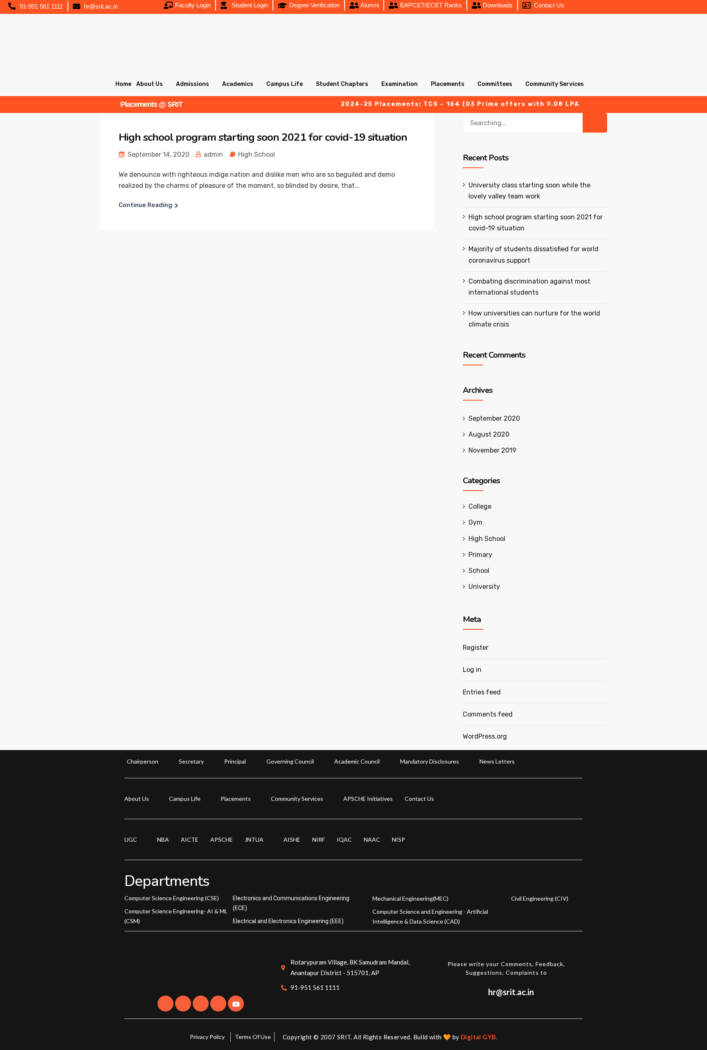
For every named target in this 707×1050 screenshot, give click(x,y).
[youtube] (236, 1004)
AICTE (189, 839)
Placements (447, 84)
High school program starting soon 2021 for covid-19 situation (263, 137)
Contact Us (419, 798)
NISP (398, 839)
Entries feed (482, 692)
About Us (149, 84)
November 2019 (492, 450)
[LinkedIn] (201, 1004)
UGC (130, 839)
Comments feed (488, 714)
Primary (480, 555)
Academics (237, 84)
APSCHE (221, 839)
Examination (399, 84)
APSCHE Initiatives (368, 798)
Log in (472, 670)
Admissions (192, 84)
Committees (494, 84)
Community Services (554, 84)
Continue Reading (145, 205)
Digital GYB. (479, 1037)
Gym (475, 522)
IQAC (344, 839)
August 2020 (488, 434)
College (479, 506)
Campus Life (284, 84)
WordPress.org (485, 736)
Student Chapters (342, 84)
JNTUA (254, 839)
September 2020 (494, 418)
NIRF (318, 839)
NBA (163, 839)
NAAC (372, 839)
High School (256, 154)
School (478, 571)
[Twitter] (183, 1004)
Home (123, 84)
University (484, 586)
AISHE (292, 839)
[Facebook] (165, 1004)
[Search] (595, 123)
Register (476, 647)
